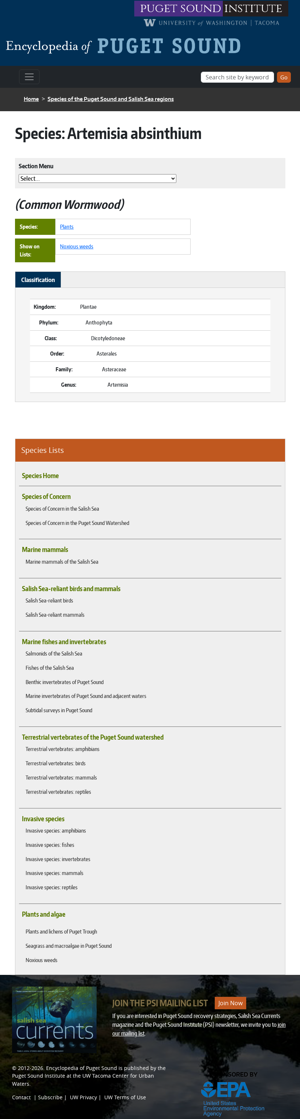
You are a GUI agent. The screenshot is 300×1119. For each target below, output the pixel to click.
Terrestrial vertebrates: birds (56, 763)
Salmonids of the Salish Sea (54, 653)
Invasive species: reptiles (52, 887)
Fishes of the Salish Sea (50, 667)
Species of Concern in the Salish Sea (62, 508)
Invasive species (43, 819)
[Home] (126, 46)
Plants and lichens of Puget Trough (61, 931)
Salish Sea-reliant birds (49, 600)
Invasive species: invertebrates (58, 859)
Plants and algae (43, 914)
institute (253, 8)
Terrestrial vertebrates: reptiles (58, 791)
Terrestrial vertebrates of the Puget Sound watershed (93, 737)
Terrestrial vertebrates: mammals (61, 777)
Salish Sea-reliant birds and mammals (71, 589)
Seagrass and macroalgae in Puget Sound (69, 945)
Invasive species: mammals (54, 872)
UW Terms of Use (125, 1097)
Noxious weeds (41, 960)
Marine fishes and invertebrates (64, 642)
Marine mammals (45, 549)
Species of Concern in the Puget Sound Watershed (77, 522)
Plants (67, 226)
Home (31, 99)
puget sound (180, 8)
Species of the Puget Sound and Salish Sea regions (111, 99)
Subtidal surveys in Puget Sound (59, 710)
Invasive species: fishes (50, 844)
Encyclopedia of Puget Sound (81, 1067)
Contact (21, 1097)
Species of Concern (46, 496)
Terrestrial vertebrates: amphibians (63, 748)
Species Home (40, 476)
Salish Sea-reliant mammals (55, 614)
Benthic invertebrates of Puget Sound (65, 682)
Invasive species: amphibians (56, 830)
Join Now (230, 1003)
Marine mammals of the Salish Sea (62, 561)
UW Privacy (83, 1097)
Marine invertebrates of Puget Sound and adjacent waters (86, 695)
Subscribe (50, 1097)
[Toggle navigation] (29, 77)
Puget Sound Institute (38, 1075)
